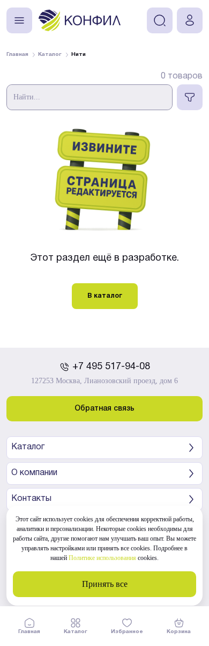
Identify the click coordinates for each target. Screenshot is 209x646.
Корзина (179, 631)
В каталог (104, 296)
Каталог (75, 631)
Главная (29, 631)
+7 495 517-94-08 (111, 366)
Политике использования (102, 558)
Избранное (127, 631)
